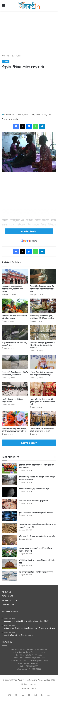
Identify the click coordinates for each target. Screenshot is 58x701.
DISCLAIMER (7, 596)
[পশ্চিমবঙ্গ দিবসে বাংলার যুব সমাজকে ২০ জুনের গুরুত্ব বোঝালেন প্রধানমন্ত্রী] (43, 362)
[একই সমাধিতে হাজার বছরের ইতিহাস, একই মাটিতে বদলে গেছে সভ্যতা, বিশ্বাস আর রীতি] (9, 528)
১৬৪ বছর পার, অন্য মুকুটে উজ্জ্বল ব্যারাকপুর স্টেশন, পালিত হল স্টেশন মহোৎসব (12, 288)
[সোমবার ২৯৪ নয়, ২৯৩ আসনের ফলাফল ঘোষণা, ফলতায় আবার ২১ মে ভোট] (43, 418)
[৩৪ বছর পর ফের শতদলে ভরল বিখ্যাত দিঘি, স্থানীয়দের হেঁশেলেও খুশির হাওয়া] (9, 552)
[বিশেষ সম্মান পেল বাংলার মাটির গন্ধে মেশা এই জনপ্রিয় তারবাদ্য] (15, 306)
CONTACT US (8, 604)
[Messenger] (29, 126)
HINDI (33, 688)
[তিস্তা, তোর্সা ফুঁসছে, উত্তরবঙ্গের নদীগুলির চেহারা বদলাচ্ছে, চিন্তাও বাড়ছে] (15, 362)
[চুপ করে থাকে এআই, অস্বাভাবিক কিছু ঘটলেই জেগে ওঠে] (9, 516)
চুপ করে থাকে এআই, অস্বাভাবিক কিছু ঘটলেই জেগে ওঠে (36, 512)
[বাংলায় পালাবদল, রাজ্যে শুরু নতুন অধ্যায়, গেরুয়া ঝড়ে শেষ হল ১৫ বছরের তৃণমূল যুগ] (15, 418)
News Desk (10, 115)
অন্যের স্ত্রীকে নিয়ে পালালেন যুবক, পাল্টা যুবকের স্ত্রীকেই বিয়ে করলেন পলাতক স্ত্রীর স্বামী (42, 401)
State (19, 56)
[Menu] (3, 6)
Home (6, 56)
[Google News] (29, 241)
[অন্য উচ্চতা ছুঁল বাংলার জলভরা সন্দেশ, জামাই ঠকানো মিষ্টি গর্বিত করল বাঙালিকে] (43, 306)
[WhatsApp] (35, 126)
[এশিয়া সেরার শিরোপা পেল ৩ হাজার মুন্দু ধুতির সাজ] (9, 504)
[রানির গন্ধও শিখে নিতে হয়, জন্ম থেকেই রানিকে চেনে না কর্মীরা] (9, 540)
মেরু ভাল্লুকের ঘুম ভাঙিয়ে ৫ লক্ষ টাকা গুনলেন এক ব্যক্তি (36, 572)
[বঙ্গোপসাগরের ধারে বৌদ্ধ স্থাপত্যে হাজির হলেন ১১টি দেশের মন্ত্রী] (9, 564)
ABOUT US (6, 592)
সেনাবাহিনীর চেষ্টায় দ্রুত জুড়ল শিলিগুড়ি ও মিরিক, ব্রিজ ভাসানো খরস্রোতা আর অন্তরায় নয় (42, 345)
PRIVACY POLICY (9, 600)
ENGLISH (26, 688)
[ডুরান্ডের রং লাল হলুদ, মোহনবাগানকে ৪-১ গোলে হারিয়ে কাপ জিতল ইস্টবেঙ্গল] (9, 468)
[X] (22, 126)
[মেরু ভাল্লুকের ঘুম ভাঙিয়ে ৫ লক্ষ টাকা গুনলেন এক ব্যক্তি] (9, 576)
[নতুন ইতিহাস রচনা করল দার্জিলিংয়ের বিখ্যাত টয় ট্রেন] (15, 389)
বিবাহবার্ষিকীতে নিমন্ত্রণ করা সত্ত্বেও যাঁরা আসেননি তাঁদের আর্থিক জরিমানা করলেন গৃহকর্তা (42, 288)
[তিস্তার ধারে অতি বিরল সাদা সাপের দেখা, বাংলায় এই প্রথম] (15, 332)
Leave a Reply (29, 443)
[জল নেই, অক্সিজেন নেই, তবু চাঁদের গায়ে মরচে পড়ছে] (9, 492)
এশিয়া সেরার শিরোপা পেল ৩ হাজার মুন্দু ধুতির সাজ (33, 500)
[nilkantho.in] (29, 5)
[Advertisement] (29, 32)
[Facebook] (16, 126)
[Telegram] (42, 126)
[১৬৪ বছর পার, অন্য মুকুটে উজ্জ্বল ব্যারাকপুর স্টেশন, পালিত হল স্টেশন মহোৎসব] (15, 276)
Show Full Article (28, 231)
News (13, 56)
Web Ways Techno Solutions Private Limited (31, 680)
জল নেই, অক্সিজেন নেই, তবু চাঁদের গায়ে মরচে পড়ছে (34, 488)
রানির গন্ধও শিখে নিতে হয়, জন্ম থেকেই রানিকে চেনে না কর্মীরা (37, 536)
